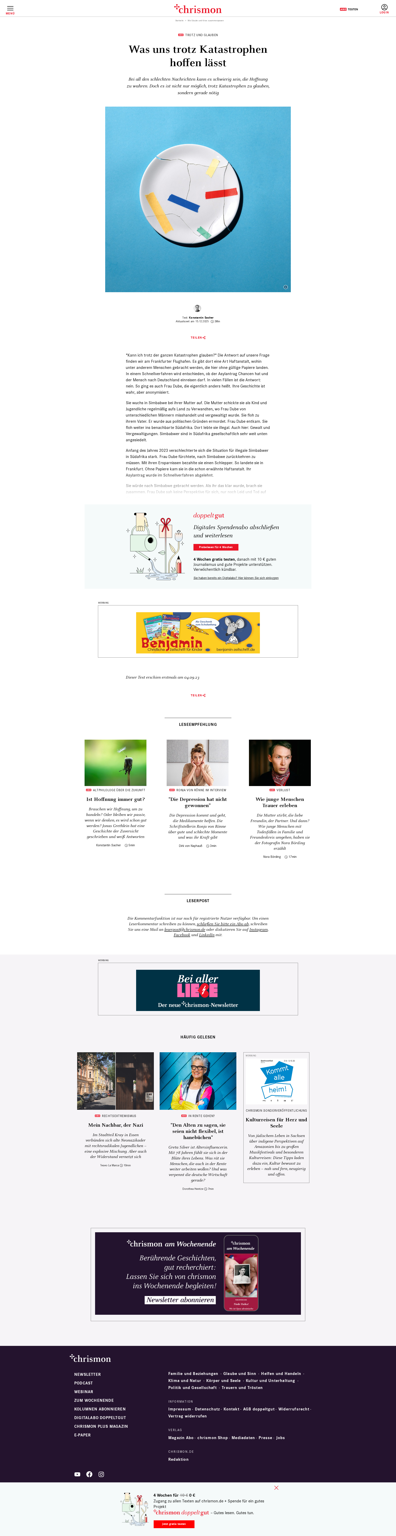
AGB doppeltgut (259, 1409)
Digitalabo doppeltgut (100, 1417)
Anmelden (384, 9)
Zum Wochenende (94, 1400)
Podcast (83, 1383)
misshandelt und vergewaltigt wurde (207, 415)
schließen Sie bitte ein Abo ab (223, 924)
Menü (10, 13)
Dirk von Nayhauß (190, 846)
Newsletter (87, 1374)
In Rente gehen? (201, 1116)
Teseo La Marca (109, 1165)
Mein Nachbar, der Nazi (115, 1125)
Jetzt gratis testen (174, 1524)
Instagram (258, 929)
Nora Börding (272, 857)
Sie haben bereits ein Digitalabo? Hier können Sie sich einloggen (236, 578)
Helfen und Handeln (281, 1373)
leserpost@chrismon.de (184, 929)
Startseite (180, 20)
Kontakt (231, 1409)
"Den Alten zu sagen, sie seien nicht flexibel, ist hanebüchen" (198, 1131)
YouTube (77, 1474)
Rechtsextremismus (119, 1116)
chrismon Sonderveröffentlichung (276, 1110)
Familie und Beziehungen (193, 1373)
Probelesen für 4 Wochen (216, 547)
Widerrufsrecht (293, 1409)
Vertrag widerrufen (187, 1416)
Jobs (280, 1437)
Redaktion (178, 1459)
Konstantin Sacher (201, 317)
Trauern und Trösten (242, 1387)
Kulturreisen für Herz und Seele (276, 1123)
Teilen (196, 338)
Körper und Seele (223, 1380)
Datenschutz (207, 1409)
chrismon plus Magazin (101, 1426)
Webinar (83, 1391)
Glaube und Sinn (239, 1373)
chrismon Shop (212, 1437)
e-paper (82, 1435)
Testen (349, 9)
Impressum (179, 1409)
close (276, 1488)
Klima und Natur (184, 1380)
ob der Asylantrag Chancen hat (233, 373)
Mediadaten (243, 1437)
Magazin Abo (181, 1437)
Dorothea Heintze (193, 1189)
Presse (265, 1437)
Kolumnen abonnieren (100, 1409)
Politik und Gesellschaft (192, 1387)
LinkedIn (206, 935)
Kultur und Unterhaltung (270, 1380)
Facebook (182, 935)
